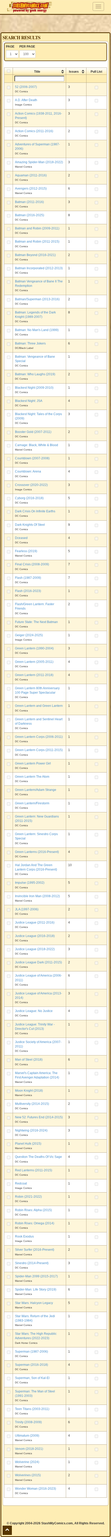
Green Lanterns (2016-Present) (37, 852)
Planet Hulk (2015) (28, 1143)
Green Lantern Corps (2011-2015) (39, 750)
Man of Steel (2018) (29, 1059)
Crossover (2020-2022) (31, 485)
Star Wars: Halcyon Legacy (34, 1303)
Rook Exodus (24, 1236)
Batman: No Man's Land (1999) (37, 330)
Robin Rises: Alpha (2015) (33, 1210)
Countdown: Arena (28, 471)
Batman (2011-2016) (29, 202)
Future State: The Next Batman (36, 622)
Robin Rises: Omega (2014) (34, 1223)
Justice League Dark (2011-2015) (38, 962)
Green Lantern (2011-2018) (34, 675)
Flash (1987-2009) (28, 578)
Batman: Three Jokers (30, 343)
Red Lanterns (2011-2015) (33, 1170)
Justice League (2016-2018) (35, 936)
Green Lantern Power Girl (33, 763)
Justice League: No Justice (34, 1011)
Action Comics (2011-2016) (34, 131)
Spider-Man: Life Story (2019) (35, 1289)
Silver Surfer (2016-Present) (34, 1249)
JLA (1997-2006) (26, 909)
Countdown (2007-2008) (32, 458)
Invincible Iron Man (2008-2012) (37, 896)
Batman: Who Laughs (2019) (35, 374)
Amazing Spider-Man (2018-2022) (39, 162)
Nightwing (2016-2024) (31, 1130)
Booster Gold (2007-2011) (33, 432)
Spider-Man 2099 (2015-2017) (36, 1276)
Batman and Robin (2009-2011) (37, 228)
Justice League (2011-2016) (34, 922)
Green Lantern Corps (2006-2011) (39, 737)
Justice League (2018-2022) (35, 949)
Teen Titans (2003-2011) (32, 1409)
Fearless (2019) (26, 551)
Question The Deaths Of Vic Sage (38, 1157)
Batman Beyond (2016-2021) (35, 255)
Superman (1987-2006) (31, 1351)
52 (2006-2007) (26, 87)
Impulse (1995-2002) (29, 882)
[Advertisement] (55, 23)
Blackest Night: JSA (28, 401)
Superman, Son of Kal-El (32, 1378)
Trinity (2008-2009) (28, 1422)
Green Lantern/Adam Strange (35, 790)
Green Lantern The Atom (32, 776)
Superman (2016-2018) (31, 1365)
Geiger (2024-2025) (29, 635)
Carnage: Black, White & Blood (36, 445)
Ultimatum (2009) (27, 1435)
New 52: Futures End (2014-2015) (39, 1117)
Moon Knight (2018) (29, 1090)
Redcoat (21, 1183)
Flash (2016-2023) (28, 591)
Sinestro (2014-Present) (32, 1263)
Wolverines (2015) (28, 1475)
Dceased (21, 538)
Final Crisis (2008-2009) (32, 564)
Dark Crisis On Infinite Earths (35, 511)
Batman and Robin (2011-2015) (37, 241)
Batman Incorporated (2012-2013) (39, 268)
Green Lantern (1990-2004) (34, 648)
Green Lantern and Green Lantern (39, 706)
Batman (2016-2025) (29, 215)
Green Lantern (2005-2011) (34, 662)
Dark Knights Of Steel (30, 525)
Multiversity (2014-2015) (32, 1104)
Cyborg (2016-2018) (29, 498)
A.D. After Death (26, 100)
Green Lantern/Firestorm (32, 803)
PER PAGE (27, 46)
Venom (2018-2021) (29, 1449)
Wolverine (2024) (27, 1462)
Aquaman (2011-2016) (31, 175)
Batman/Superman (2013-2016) (37, 299)
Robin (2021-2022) (28, 1196)
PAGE (10, 46)
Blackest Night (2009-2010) (34, 387)
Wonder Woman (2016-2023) (35, 1488)
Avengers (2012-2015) (31, 188)
